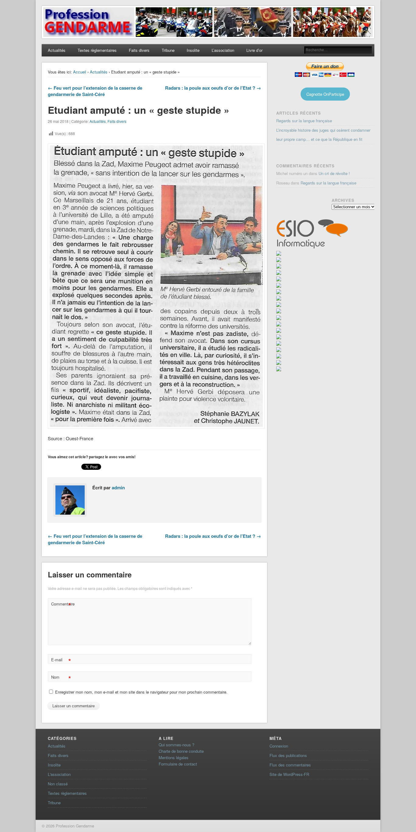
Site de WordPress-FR (289, 774)
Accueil (79, 72)
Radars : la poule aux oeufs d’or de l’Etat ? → (213, 87)
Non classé (58, 784)
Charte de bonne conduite (181, 751)
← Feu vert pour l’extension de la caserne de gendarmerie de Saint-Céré (95, 91)
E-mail (61, 660)
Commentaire (61, 604)
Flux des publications (288, 755)
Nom (61, 678)
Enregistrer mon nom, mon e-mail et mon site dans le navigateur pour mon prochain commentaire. (141, 692)
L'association (59, 774)
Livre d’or (254, 50)
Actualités (56, 50)
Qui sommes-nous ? (176, 745)
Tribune (168, 50)
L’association (223, 50)
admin (118, 487)
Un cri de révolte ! (334, 173)
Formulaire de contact (178, 764)
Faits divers (139, 50)
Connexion (279, 746)
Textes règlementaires (97, 50)
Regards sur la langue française (304, 120)
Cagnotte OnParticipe (325, 94)
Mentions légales (174, 757)
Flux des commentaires (290, 765)
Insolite (193, 50)
